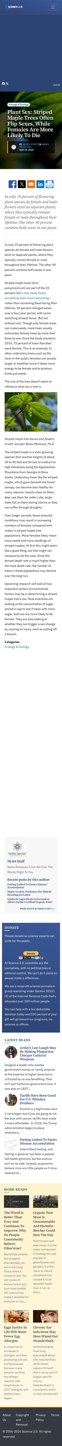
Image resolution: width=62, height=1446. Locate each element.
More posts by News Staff (36, 908)
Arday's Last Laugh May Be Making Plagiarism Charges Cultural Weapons (38, 1053)
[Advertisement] (31, 49)
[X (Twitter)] (7, 84)
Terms (55, 1415)
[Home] (14, 7)
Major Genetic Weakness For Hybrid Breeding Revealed (29, 893)
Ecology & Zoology (18, 104)
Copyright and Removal (22, 1419)
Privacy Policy (41, 1417)
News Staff (30, 144)
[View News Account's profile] (13, 147)
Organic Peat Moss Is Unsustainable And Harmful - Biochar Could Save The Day (44, 1223)
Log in (56, 85)
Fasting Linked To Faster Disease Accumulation (27, 885)
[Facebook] (4, 84)
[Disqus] (31, 695)
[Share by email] (31, 184)
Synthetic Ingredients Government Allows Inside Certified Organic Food (29, 900)
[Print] (50, 184)
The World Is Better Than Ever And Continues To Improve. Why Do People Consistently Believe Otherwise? (15, 1230)
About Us (7, 1417)
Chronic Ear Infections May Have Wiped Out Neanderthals (45, 1334)
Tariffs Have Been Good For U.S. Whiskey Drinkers (38, 1099)
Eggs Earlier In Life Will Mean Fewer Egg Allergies (15, 1334)
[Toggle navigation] (53, 7)
